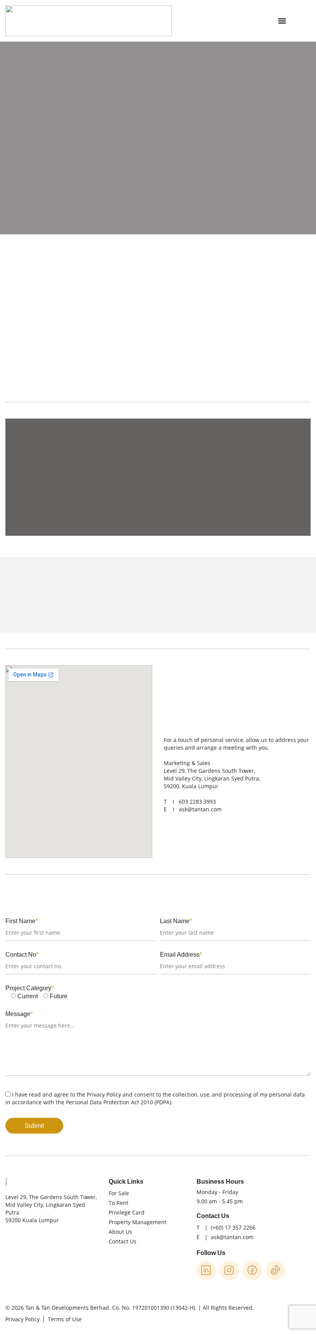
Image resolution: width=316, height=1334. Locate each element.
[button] (282, 21)
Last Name (176, 921)
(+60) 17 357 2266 (233, 1227)
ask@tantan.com (200, 809)
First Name (21, 921)
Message (19, 1014)
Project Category (29, 988)
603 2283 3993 (197, 801)
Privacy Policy (104, 1094)
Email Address (181, 954)
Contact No (22, 954)
